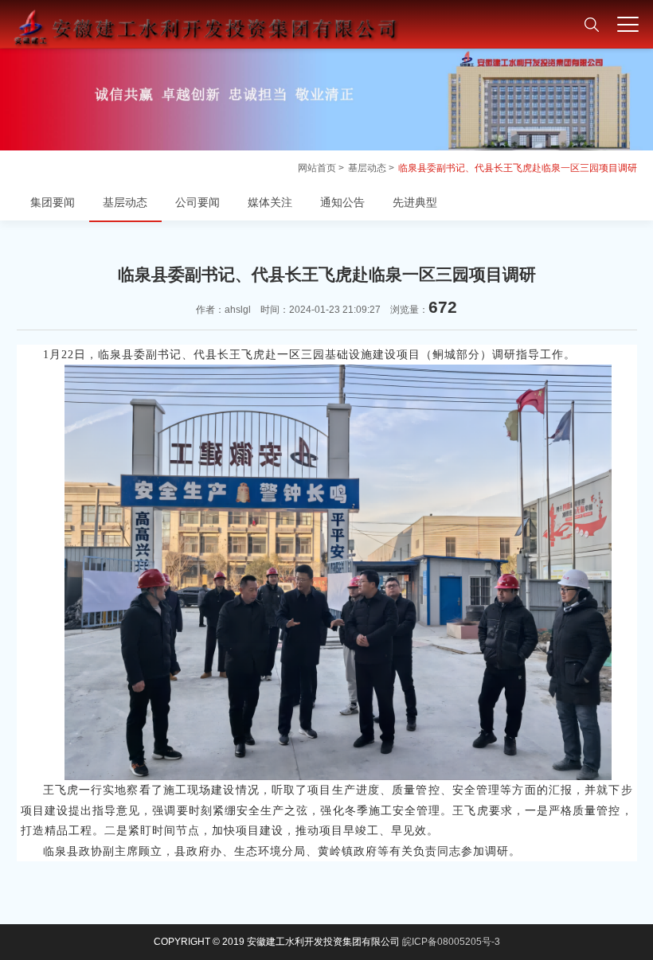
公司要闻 (197, 202)
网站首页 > (321, 168)
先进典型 (415, 202)
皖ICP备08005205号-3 (451, 941)
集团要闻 (52, 202)
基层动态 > (371, 168)
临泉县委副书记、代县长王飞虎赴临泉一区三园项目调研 (517, 168)
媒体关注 (270, 202)
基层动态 (125, 202)
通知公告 (342, 202)
